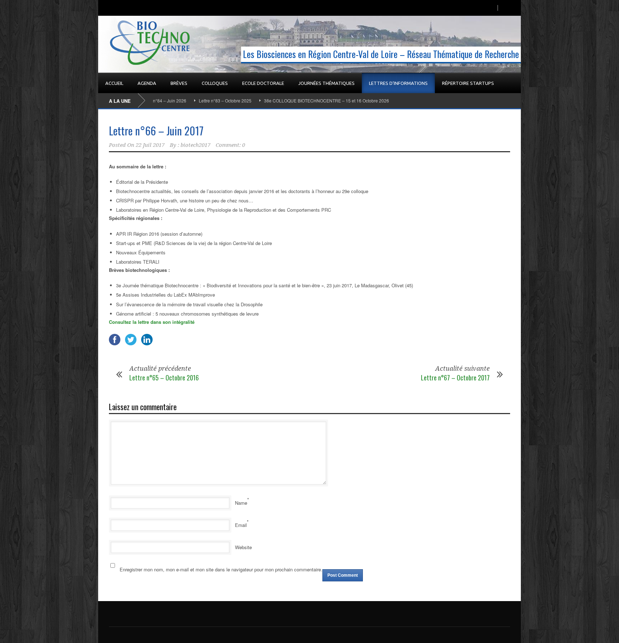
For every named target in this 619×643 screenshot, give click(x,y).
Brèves (179, 83)
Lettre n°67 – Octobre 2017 (455, 377)
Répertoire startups (468, 83)
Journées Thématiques (326, 83)
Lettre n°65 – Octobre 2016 (164, 377)
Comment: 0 (230, 145)
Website (243, 547)
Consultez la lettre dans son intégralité (152, 321)
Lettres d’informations (398, 83)
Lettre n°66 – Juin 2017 (156, 131)
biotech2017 (195, 145)
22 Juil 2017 (150, 145)
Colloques (215, 83)
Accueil (114, 83)
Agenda (147, 83)
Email (241, 525)
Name (241, 502)
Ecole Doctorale (263, 83)
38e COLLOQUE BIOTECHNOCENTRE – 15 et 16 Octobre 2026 (308, 100)
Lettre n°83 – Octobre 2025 (207, 100)
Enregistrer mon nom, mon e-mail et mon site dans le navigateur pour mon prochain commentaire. (221, 569)
